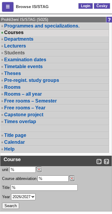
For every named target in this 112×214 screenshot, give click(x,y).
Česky (102, 6)
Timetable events (23, 66)
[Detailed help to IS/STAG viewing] (106, 161)
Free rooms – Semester (30, 100)
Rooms (12, 87)
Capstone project (23, 114)
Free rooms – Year (24, 107)
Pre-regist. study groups (31, 80)
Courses (14, 32)
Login (85, 6)
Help (9, 149)
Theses (12, 73)
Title (6, 187)
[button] (8, 7)
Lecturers (15, 45)
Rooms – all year (23, 94)
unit (5, 169)
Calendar (14, 142)
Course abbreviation (19, 178)
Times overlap (20, 121)
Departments (18, 39)
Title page (15, 135)
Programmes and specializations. (41, 25)
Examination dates (25, 59)
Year (6, 197)
